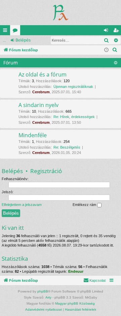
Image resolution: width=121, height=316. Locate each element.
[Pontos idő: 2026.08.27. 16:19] (106, 50)
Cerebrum (41, 92)
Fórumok (16, 31)
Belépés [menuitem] (107, 31)
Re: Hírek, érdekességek (74, 117)
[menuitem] (115, 50)
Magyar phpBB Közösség (75, 303)
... (4, 40)
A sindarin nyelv (38, 105)
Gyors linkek (6, 31)
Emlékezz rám (85, 205)
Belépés (23, 40)
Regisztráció (46, 171)
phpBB (42, 291)
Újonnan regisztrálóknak (73, 87)
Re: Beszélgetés (66, 147)
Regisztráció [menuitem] (117, 31)
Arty (48, 297)
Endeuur (75, 271)
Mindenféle (32, 135)
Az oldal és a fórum (42, 74)
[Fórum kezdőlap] (60, 12)
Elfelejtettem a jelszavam (22, 205)
